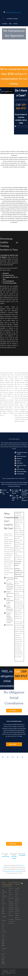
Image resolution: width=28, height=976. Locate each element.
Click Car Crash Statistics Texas (14, 721)
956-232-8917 (3, 943)
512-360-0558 (3, 961)
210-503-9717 (3, 911)
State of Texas (5, 856)
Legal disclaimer (9, 972)
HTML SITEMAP (5, 971)
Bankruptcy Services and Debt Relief (13, 871)
